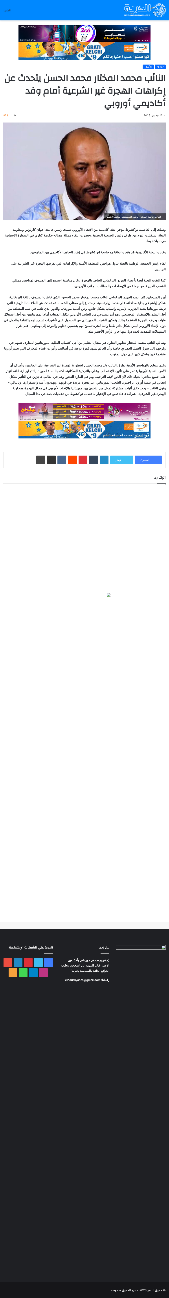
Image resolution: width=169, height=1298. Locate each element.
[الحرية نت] (145, 10)
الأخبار (148, 67)
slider (160, 67)
